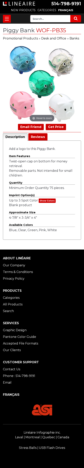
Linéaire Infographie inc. (42, 432)
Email (7, 382)
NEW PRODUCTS (23, 10)
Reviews (38, 137)
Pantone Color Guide (19, 337)
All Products (12, 304)
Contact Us (11, 369)
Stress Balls (28, 448)
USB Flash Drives (52, 448)
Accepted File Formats (20, 343)
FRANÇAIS (65, 10)
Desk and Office (53, 38)
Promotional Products (20, 38)
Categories (11, 298)
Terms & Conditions (18, 272)
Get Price (56, 127)
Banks (74, 38)
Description (15, 137)
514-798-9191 (66, 3)
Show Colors (47, 200)
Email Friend (30, 127)
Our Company (14, 265)
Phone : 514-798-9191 (19, 376)
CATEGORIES (47, 10)
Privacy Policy (13, 278)
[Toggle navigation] (7, 19)
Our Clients (12, 350)
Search (8, 311)
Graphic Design (15, 330)
